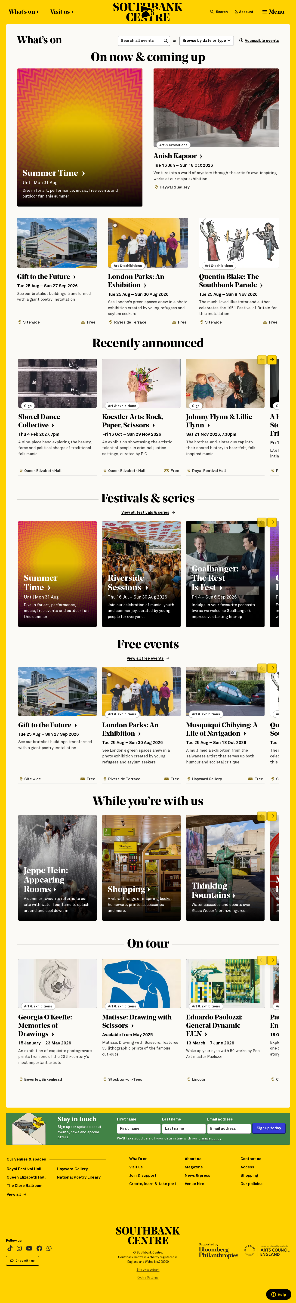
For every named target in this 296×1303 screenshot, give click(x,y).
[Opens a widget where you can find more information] (278, 1295)
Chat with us (25, 1260)
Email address (220, 1119)
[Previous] (262, 359)
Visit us (60, 12)
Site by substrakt (147, 1269)
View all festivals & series (145, 513)
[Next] (272, 359)
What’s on (22, 12)
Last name (171, 1119)
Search (221, 12)
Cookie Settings (147, 1277)
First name (126, 1119)
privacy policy (209, 1138)
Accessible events (262, 41)
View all (14, 1195)
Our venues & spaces (26, 1159)
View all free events (145, 659)
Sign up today (269, 1128)
